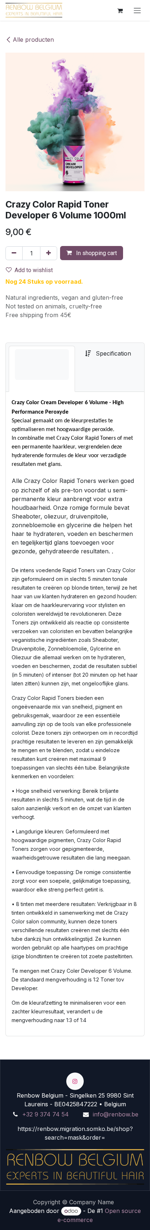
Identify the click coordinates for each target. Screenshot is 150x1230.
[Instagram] (75, 1081)
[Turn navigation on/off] (137, 10)
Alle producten (33, 39)
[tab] (42, 369)
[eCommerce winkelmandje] (119, 10)
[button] (91, 253)
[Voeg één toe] (48, 253)
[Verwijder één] (14, 253)
